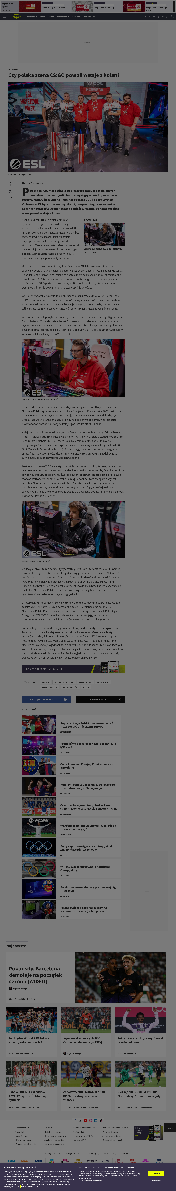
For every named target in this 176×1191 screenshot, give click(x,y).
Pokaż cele (156, 1181)
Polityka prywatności (29, 1187)
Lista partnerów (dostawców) (91, 1181)
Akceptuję (156, 1173)
